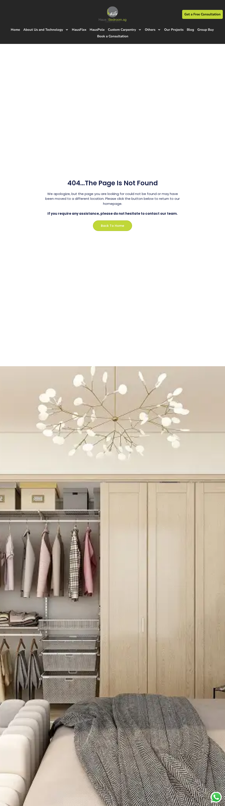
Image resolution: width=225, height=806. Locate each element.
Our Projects (173, 29)
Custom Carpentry (122, 29)
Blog (190, 29)
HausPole (97, 29)
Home (15, 29)
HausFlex (79, 29)
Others (150, 29)
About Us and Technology (43, 29)
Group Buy (205, 29)
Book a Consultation (112, 36)
